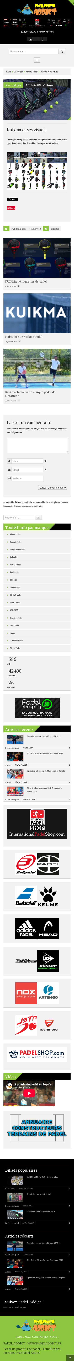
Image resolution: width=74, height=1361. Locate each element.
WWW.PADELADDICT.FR (44, 1343)
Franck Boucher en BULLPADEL (39, 1194)
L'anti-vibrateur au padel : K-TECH (41, 1211)
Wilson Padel (15, 648)
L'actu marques (12, 748)
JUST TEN (13, 579)
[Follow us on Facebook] (34, 39)
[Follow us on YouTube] (45, 39)
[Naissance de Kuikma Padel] (37, 313)
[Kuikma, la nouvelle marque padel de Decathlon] (37, 368)
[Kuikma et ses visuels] (37, 99)
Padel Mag (28, 32)
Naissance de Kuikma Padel (23, 337)
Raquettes (18, 71)
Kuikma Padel (31, 71)
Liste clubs (45, 32)
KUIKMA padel (15, 595)
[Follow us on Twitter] (39, 39)
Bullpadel (13, 557)
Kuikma (55, 228)
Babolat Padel (15, 541)
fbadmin (49, 84)
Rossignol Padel (16, 617)
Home (8, 71)
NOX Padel (10, 1188)
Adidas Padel (15, 534)
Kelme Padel (15, 587)
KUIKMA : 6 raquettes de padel (26, 281)
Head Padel (14, 572)
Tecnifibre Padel (16, 640)
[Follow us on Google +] (29, 39)
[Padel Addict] (37, 9)
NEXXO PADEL (15, 602)
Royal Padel (14, 625)
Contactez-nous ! (45, 1337)
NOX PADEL (14, 610)
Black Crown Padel (17, 549)
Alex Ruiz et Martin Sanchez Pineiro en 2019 (45, 753)
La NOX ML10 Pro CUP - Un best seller (42, 1177)
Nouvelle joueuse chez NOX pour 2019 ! (43, 736)
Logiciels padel (12, 1223)
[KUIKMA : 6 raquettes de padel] (37, 258)
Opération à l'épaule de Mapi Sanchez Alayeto (46, 770)
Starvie (12, 633)
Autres (8, 765)
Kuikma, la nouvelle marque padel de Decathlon (30, 394)
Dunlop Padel (15, 564)
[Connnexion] (37, 60)
